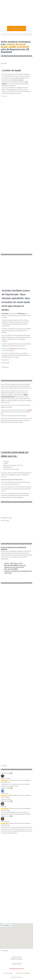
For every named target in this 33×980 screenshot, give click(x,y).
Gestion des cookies (16, 977)
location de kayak (18, 80)
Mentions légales (7, 973)
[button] (16, 34)
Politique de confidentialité (23, 973)
